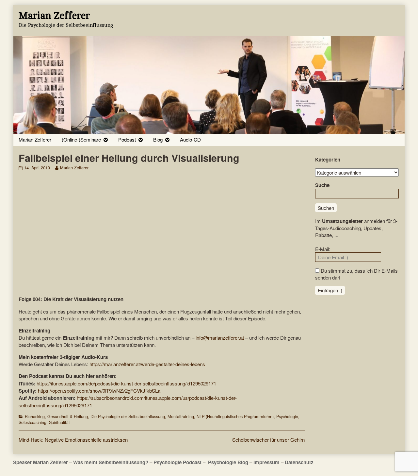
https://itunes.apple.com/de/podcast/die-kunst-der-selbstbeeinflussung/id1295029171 (126, 383)
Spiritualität (59, 422)
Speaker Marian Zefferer (41, 462)
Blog (158, 139)
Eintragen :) (330, 290)
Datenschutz (299, 462)
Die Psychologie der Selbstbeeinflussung (127, 416)
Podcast (127, 139)
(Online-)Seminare (81, 139)
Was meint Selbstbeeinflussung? (110, 462)
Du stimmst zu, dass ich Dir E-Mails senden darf (356, 274)
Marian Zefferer (35, 139)
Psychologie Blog (228, 462)
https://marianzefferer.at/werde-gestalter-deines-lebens (147, 364)
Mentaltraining (181, 416)
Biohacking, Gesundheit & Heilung (56, 416)
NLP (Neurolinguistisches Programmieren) (235, 416)
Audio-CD (190, 139)
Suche (322, 185)
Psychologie (287, 416)
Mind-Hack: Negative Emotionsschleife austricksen (73, 439)
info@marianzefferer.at (220, 337)
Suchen (326, 207)
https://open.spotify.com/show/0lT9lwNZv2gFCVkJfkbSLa (99, 390)
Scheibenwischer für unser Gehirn (268, 439)
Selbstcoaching (32, 422)
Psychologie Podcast (177, 462)
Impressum (266, 462)
